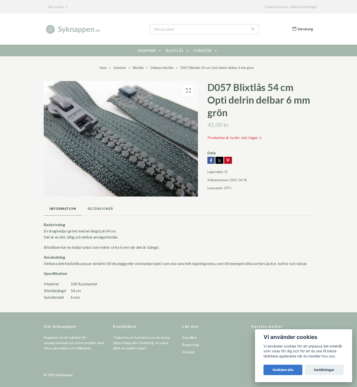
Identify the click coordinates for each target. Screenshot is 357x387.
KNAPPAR (146, 50)
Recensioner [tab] (100, 209)
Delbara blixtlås (162, 68)
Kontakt (188, 352)
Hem (103, 68)
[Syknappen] (111, 29)
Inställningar (324, 370)
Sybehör (119, 68)
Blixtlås (138, 68)
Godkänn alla (282, 370)
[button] (161, 50)
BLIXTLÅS (174, 50)
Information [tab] (63, 209)
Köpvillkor (189, 337)
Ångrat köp (190, 345)
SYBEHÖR (203, 50)
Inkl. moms (56, 7)
